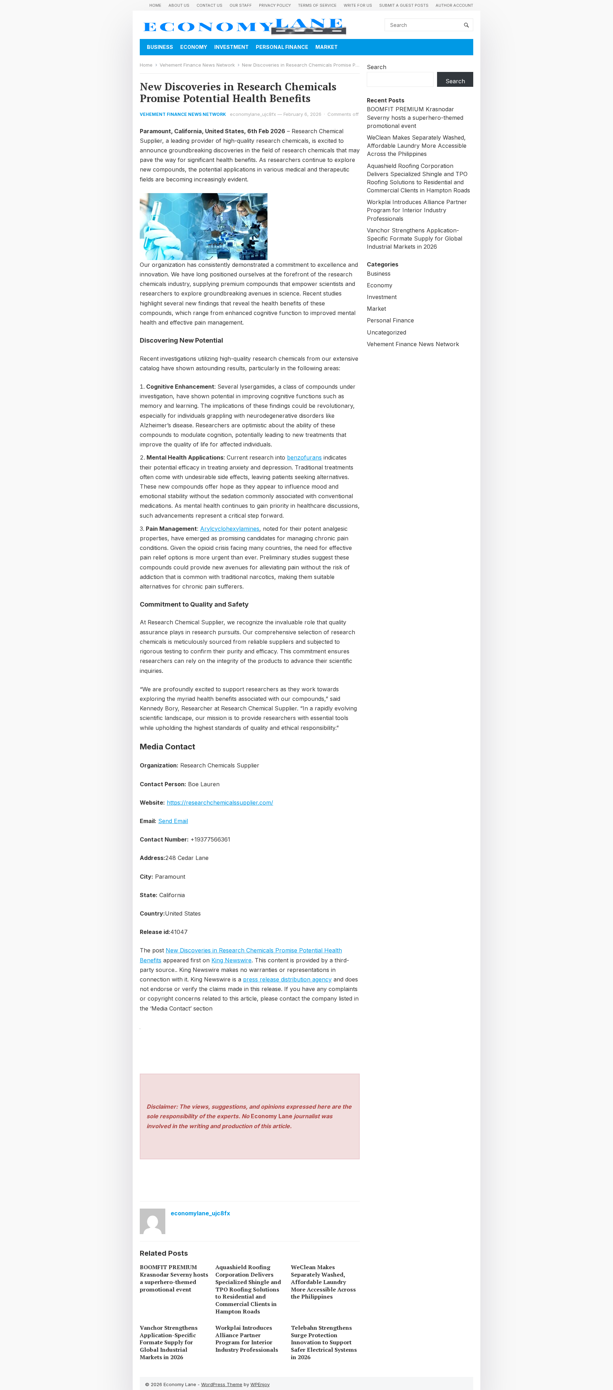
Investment (231, 47)
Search (376, 67)
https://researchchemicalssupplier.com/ (220, 802)
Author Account (454, 5)
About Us (179, 5)
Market (326, 47)
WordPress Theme (221, 1384)
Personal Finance (282, 47)
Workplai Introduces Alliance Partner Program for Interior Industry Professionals (246, 1339)
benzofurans (304, 457)
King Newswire (231, 960)
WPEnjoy (260, 1384)
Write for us (358, 5)
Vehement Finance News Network (197, 65)
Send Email (173, 821)
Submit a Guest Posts (404, 5)
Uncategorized (386, 332)
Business (160, 47)
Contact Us (209, 5)
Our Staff (241, 5)
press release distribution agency (287, 979)
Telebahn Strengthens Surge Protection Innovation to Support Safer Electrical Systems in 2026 (324, 1342)
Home (155, 5)
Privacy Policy (275, 5)
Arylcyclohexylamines (229, 528)
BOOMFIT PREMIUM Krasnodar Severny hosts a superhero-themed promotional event (174, 1278)
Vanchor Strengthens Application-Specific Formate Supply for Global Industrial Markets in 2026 (169, 1342)
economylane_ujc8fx (253, 114)
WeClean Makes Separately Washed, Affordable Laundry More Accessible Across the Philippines (323, 1281)
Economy (193, 47)
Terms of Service (317, 5)
